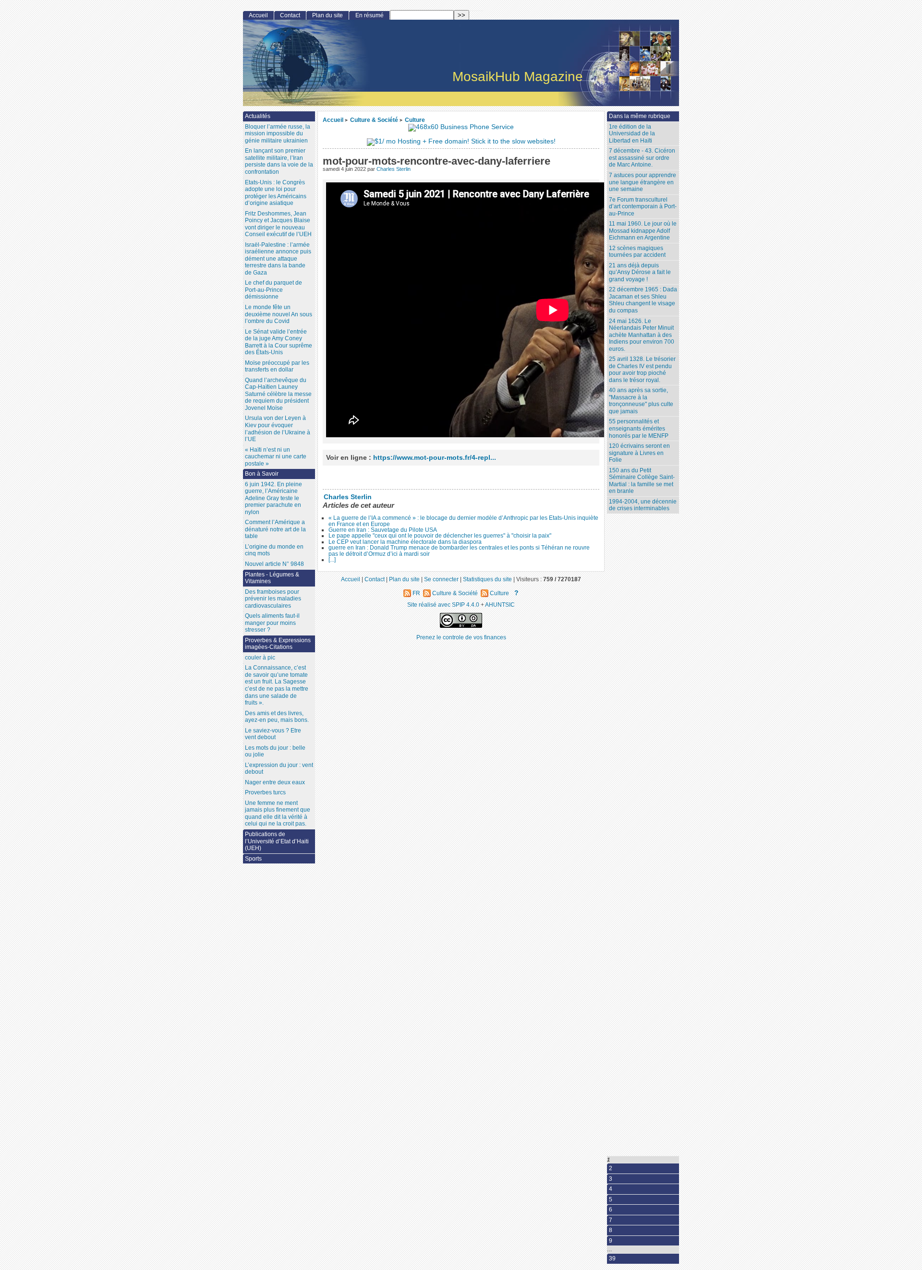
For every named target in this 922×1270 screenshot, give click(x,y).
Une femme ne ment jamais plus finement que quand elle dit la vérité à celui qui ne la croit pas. (277, 813)
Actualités (257, 116)
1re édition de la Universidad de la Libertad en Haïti (632, 133)
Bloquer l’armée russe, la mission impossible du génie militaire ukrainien (277, 133)
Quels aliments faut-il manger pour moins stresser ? (272, 622)
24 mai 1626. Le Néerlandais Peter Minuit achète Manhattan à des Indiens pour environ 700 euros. (641, 335)
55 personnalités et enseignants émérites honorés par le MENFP (638, 428)
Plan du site (327, 15)
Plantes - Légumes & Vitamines (272, 578)
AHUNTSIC (500, 604)
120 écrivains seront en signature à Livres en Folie (639, 453)
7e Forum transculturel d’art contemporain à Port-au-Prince (643, 206)
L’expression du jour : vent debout (279, 769)
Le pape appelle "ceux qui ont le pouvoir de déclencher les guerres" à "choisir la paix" (439, 535)
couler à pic (260, 657)
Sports (253, 858)
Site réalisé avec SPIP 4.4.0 (443, 604)
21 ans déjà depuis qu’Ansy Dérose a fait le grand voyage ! (640, 272)
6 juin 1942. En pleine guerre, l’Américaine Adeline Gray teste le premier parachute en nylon (273, 498)
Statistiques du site (487, 579)
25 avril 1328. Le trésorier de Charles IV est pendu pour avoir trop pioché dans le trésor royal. (642, 369)
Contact (290, 15)
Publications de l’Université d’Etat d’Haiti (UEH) (277, 841)
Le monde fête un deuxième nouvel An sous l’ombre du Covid (278, 314)
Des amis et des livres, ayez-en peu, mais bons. (277, 717)
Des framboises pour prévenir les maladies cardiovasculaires (273, 598)
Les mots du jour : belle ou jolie (275, 751)
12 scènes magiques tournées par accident (637, 252)
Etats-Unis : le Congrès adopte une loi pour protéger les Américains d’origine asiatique (275, 193)
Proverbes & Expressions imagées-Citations (278, 644)
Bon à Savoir (262, 473)
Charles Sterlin (393, 169)
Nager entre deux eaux (275, 782)
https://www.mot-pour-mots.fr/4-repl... (434, 457)
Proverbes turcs (265, 792)
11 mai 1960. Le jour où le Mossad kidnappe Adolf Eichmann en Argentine (643, 230)
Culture (415, 120)
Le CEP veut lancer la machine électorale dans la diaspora (405, 542)
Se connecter (441, 579)
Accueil (333, 120)
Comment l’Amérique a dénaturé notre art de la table (275, 529)
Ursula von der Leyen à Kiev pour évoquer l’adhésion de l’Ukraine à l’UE (277, 429)
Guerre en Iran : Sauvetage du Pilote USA (382, 530)
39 (612, 1258)
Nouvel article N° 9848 (274, 564)
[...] (332, 559)
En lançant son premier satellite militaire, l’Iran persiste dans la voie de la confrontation (279, 161)
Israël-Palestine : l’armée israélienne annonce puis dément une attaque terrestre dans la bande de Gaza (278, 258)
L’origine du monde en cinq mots (274, 550)
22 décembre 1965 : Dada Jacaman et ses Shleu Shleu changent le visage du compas (643, 300)
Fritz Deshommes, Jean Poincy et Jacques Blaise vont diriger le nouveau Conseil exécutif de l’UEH (278, 224)
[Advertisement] (645, 692)
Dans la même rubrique (639, 116)
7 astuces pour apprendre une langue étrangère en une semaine (642, 182)
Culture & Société (374, 120)
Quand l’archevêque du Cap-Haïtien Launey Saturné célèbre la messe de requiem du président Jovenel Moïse (278, 394)
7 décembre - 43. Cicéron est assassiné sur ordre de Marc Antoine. (642, 157)
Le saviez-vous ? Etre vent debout (273, 734)
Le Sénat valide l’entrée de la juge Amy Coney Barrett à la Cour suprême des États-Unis (278, 342)
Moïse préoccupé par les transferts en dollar (277, 366)
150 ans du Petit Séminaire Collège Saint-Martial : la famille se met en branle (642, 481)
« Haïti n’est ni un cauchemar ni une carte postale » (275, 456)
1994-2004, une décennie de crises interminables (643, 505)
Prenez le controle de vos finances (461, 637)
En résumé (369, 15)
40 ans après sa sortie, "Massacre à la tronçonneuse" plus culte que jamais (641, 401)
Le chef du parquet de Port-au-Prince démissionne (273, 289)
